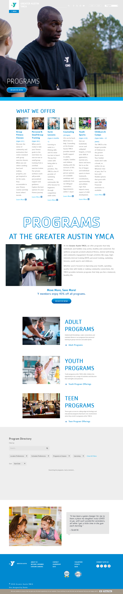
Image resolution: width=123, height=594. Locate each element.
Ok (100, 591)
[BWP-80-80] (66, 571)
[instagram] (80, 5)
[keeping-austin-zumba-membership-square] (22, 118)
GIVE (98, 5)
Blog (76, 566)
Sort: (10, 463)
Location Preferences (17, 456)
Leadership (57, 564)
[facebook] (73, 5)
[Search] (47, 448)
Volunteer (78, 562)
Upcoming (77, 456)
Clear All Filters (92, 456)
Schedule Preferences (38, 456)
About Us (34, 562)
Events (77, 564)
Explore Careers (37, 566)
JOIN (92, 5)
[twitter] (77, 5)
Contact (56, 562)
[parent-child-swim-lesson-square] (54, 118)
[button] (17, 90)
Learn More (52, 200)
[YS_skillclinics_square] (85, 118)
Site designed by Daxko (18, 587)
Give (54, 566)
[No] (121, 591)
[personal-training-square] (38, 118)
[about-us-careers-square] (101, 118)
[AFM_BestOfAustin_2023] (78, 571)
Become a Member (37, 564)
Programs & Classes (59, 456)
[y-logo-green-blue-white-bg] (14, 2)
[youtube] (83, 5)
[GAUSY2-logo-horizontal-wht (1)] (18, 562)
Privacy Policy (107, 591)
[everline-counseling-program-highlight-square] (69, 118)
